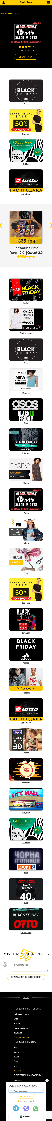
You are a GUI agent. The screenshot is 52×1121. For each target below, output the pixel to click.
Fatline (26, 543)
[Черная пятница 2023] (26, 2)
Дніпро (17, 1065)
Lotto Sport (26, 194)
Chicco (26, 752)
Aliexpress (18, 1080)
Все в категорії (20, 1037)
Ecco (26, 104)
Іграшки (17, 1023)
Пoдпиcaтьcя (26, 1096)
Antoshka (26, 782)
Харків (16, 1056)
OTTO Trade (26, 932)
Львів (16, 1061)
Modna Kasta (26, 333)
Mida (26, 902)
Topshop (26, 134)
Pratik (17, 13)
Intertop (26, 453)
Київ (15, 1047)
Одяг (16, 1018)
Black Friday (6, 13)
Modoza (26, 393)
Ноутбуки (18, 1032)
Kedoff (26, 303)
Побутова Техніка (21, 1013)
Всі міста (17, 1070)
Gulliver (26, 164)
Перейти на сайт (26, 57)
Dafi (26, 872)
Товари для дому (21, 1027)
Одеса (16, 1051)
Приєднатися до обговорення (26, 977)
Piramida (26, 632)
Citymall (26, 812)
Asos (26, 423)
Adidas (26, 662)
